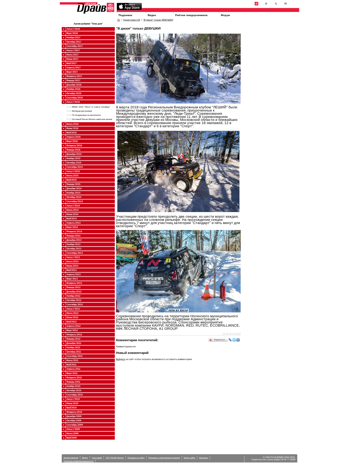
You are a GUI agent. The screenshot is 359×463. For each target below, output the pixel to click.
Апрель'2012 (73, 326)
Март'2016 (72, 141)
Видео (152, 15)
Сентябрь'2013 (74, 253)
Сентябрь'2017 (74, 46)
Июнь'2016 (72, 128)
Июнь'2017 (72, 59)
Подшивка (125, 15)
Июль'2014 (72, 210)
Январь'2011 (73, 382)
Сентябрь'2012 (74, 304)
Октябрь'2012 (73, 300)
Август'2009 (73, 429)
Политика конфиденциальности (78, 461)
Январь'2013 (73, 287)
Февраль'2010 (74, 412)
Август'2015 (73, 171)
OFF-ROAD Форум (115, 458)
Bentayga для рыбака (79, 111)
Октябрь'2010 (73, 390)
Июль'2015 (72, 175)
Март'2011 (72, 373)
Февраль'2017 (74, 76)
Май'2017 (71, 63)
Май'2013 (71, 270)
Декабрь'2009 (74, 416)
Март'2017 (72, 72)
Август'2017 (73, 50)
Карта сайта (189, 458)
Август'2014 (73, 205)
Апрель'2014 (73, 223)
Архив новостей (131, 20)
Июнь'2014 (72, 214)
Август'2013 (73, 257)
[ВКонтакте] (238, 339)
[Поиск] (276, 5)
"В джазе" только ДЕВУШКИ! (158, 20)
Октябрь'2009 (73, 420)
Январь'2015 (73, 184)
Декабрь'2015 (74, 154)
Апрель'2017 (73, 67)
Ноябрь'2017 (73, 37)
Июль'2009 (72, 433)
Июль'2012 (72, 313)
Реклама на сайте (136, 458)
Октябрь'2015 (73, 162)
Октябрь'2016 (73, 93)
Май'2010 (71, 407)
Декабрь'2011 (73, 343)
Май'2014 (71, 218)
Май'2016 (71, 132)
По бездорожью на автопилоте (83, 115)
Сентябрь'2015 (74, 167)
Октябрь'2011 (73, 352)
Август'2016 (73, 102)
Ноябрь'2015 (73, 158)
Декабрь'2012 (74, 291)
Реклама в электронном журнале (164, 458)
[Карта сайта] (266, 5)
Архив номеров (71, 458)
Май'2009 (71, 437)
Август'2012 (73, 309)
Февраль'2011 (74, 377)
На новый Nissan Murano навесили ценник (89, 119)
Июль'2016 (72, 124)
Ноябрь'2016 (73, 89)
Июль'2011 (72, 360)
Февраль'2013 (74, 283)
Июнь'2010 (72, 403)
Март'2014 (72, 227)
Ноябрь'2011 (73, 347)
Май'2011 (71, 364)
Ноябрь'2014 (73, 193)
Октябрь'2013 (73, 248)
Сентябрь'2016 (74, 97)
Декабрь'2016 (74, 85)
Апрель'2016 (73, 137)
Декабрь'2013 (74, 240)
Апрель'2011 (73, 369)
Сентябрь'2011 (74, 356)
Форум (225, 15)
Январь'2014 (73, 235)
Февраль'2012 (74, 334)
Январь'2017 (73, 80)
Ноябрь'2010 (73, 386)
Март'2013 (72, 278)
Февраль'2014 (74, 231)
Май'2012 (71, 321)
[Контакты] (285, 5)
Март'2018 (72, 33)
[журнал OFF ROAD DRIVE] (95, 13)
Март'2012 (72, 330)
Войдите (120, 359)
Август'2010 (73, 399)
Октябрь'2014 (73, 197)
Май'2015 (71, 180)
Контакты (203, 458)
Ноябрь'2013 (73, 244)
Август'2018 (73, 29)
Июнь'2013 (72, 266)
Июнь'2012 (72, 317)
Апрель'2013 (73, 274)
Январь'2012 (73, 339)
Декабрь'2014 (74, 188)
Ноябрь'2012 (73, 296)
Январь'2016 (73, 150)
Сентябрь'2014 (74, 201)
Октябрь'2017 (73, 42)
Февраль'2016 (74, 145)
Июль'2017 (72, 54)
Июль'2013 (72, 261)
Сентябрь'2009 (74, 425)
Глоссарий (97, 458)
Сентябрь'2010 (74, 394)
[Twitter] (234, 339)
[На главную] (256, 5)
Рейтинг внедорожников (191, 15)
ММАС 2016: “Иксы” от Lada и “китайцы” (88, 107)
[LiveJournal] (230, 339)
